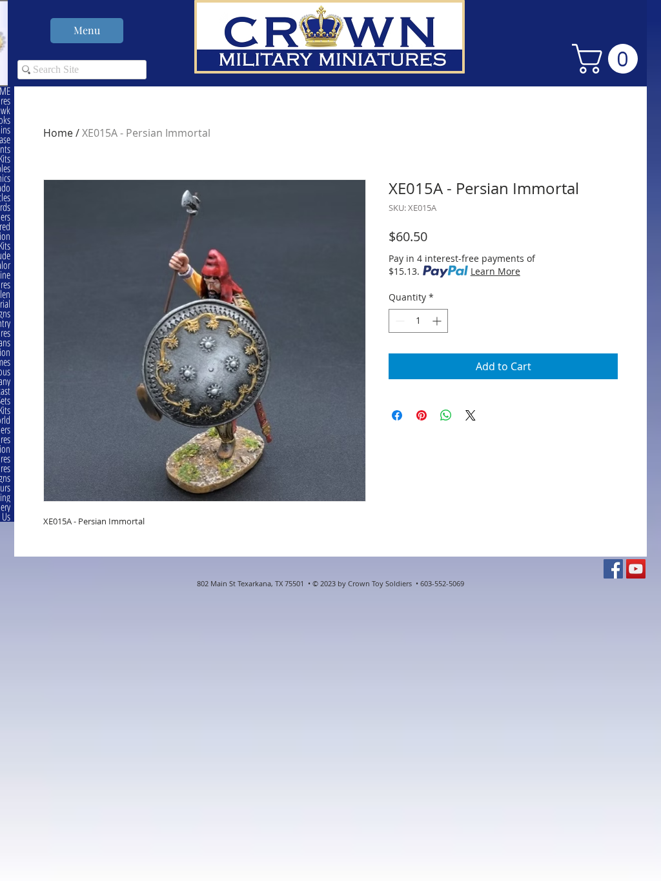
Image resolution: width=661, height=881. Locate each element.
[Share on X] (470, 415)
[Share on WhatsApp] (446, 415)
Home (58, 133)
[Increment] (438, 321)
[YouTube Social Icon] (636, 569)
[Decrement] (399, 321)
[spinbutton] (418, 321)
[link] (608, 59)
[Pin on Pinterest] (421, 415)
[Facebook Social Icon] (613, 569)
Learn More (495, 271)
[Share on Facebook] (397, 415)
